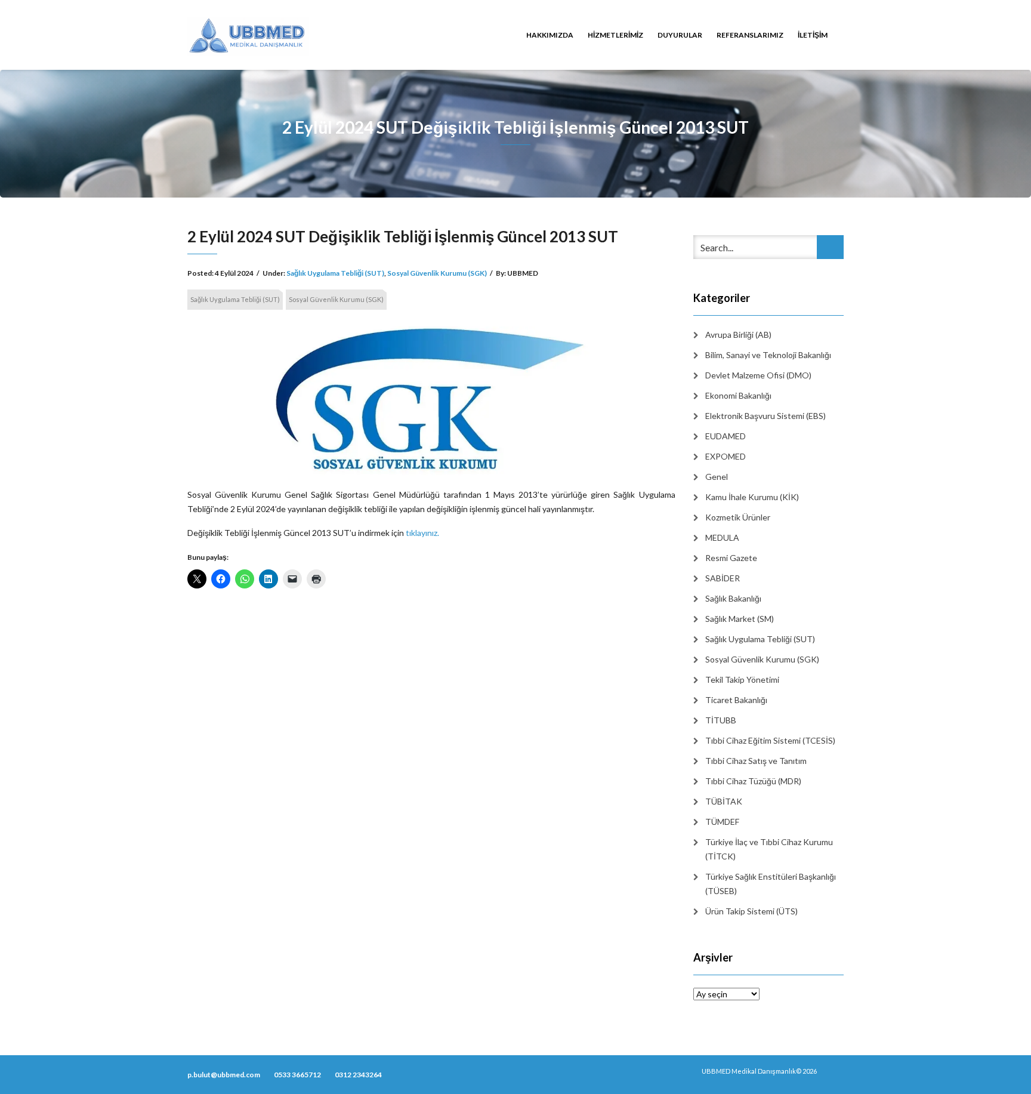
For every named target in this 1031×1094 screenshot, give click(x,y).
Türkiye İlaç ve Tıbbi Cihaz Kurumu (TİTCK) (769, 849)
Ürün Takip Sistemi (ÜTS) (751, 911)
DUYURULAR (680, 34)
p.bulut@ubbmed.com (223, 1074)
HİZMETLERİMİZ (615, 34)
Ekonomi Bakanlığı (738, 395)
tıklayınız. (422, 533)
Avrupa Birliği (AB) (738, 334)
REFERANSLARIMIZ (750, 34)
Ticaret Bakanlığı (736, 700)
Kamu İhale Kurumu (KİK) (752, 497)
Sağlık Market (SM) (739, 619)
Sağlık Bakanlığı (733, 598)
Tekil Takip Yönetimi (742, 679)
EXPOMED (725, 456)
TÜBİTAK (723, 801)
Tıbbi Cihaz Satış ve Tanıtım (756, 761)
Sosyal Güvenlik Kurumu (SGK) (437, 273)
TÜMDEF (722, 821)
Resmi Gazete (731, 558)
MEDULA (722, 537)
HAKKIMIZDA (549, 34)
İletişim (813, 34)
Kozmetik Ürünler (737, 517)
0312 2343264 (358, 1074)
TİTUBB (720, 720)
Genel (716, 477)
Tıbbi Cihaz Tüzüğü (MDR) (753, 781)
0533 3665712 (297, 1074)
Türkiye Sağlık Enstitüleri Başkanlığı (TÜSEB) (770, 883)
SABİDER (722, 578)
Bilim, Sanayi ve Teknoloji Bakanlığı (768, 355)
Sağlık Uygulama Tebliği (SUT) (335, 273)
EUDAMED (725, 436)
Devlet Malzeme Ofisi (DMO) (758, 375)
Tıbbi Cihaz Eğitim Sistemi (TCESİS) (770, 740)
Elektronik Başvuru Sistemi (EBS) (765, 416)
